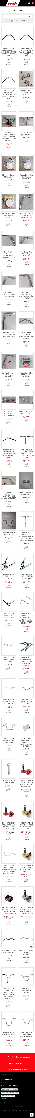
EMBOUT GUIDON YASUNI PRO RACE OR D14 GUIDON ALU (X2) (26, 868)
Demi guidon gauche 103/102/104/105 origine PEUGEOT (9, 255)
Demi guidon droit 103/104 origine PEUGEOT (26, 254)
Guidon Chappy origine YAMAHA (26, 412)
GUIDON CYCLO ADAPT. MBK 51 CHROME (26, 990)
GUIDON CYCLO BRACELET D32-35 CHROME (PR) (8, 577)
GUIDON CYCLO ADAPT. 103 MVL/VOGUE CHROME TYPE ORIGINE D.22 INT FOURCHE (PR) (9, 993)
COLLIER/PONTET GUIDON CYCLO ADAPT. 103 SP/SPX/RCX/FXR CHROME (26, 742)
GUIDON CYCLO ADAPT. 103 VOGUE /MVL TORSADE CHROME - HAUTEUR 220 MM (26, 454)
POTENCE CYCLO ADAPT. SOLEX (9, 782)
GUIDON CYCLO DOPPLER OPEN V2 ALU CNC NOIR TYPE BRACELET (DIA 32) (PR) (26, 52)
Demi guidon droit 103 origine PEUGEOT (8, 375)
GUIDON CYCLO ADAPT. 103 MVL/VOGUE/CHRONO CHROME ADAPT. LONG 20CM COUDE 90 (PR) (26, 618)
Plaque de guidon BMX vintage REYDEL (8, 215)
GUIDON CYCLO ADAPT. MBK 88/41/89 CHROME (26, 1035)
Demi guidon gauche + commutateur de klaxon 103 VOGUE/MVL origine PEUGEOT (8, 136)
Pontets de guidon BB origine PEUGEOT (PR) (26, 92)
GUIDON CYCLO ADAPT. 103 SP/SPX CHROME (8, 1035)
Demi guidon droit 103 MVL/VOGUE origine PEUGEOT (8, 335)
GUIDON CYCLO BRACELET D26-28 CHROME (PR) (8, 615)
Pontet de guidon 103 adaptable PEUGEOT (26, 375)
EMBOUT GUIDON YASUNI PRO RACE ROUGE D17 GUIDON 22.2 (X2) (26, 783)
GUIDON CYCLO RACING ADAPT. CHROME (26, 952)
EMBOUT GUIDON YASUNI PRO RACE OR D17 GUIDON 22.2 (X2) (26, 826)
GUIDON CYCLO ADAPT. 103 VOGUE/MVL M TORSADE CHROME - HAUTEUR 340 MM (26, 536)
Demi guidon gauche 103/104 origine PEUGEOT (8, 294)
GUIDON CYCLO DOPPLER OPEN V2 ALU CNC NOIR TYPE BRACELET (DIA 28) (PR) (8, 94)
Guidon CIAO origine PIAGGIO (26, 134)
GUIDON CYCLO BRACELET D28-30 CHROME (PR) (26, 577)
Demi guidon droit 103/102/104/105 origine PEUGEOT (26, 215)
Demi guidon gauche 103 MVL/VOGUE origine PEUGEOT (26, 295)
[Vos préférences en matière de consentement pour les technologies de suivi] (32, 1115)
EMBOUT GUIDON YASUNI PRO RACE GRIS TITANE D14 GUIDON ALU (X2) (26, 911)
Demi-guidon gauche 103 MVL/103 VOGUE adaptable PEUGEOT (8, 495)
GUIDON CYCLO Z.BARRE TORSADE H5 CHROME (8, 702)
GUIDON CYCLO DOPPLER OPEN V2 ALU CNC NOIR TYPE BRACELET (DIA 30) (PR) (8, 52)
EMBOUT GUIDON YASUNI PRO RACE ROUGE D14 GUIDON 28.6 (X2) (8, 826)
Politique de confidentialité (10, 1089)
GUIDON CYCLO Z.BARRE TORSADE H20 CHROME (8, 740)
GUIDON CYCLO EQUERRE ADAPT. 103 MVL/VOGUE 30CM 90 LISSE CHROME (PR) (26, 661)
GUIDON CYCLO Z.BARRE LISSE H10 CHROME (26, 702)
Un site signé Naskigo (26, 1110)
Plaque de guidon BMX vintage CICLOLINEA (26, 177)
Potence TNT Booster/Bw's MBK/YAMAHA (9, 413)
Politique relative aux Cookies (10, 1092)
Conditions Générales (8, 1095)
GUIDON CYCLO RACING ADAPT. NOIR (9, 951)
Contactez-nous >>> (8, 1083)
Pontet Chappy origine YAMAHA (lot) (26, 493)
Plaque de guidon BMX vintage (8, 176)
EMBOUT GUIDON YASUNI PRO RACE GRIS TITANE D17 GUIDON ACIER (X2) (9, 911)
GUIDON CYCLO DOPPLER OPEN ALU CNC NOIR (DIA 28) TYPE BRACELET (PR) (9, 454)
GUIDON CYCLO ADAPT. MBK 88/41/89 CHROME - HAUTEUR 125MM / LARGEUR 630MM (9, 869)
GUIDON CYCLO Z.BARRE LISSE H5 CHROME (9, 659)
